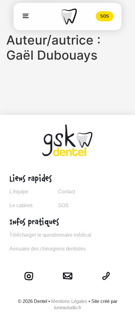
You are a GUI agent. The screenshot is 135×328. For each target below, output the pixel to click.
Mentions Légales (69, 301)
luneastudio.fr (67, 307)
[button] (26, 16)
